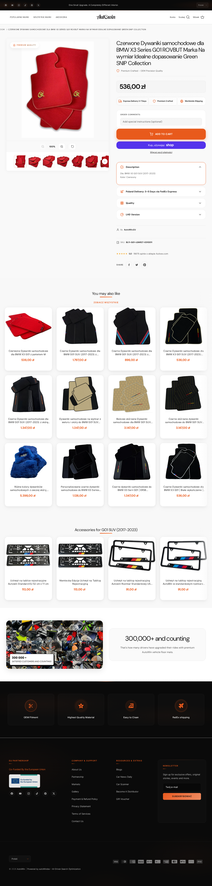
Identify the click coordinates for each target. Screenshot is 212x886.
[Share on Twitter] (137, 265)
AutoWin (21, 869)
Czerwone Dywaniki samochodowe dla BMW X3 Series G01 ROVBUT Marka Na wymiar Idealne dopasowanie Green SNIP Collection (77, 29)
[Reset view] (72, 146)
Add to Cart (164, 134)
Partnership (78, 776)
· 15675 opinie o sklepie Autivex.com (148, 253)
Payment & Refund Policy (85, 799)
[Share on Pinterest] (144, 265)
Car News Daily (124, 776)
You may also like (106, 293)
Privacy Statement (81, 806)
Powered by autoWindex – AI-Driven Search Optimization (54, 869)
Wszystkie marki (42, 17)
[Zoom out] (42, 146)
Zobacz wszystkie (106, 302)
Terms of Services (81, 813)
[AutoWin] (106, 17)
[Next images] (105, 161)
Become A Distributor (127, 791)
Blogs (119, 769)
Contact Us (77, 821)
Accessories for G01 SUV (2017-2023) (106, 529)
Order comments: (130, 114)
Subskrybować (182, 796)
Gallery (75, 791)
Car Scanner (122, 784)
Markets (76, 784)
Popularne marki (19, 17)
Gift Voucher (122, 799)
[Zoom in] (61, 146)
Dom (2, 29)
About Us (77, 769)
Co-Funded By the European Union (27, 769)
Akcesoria (61, 17)
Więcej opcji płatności (161, 152)
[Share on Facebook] (129, 265)
